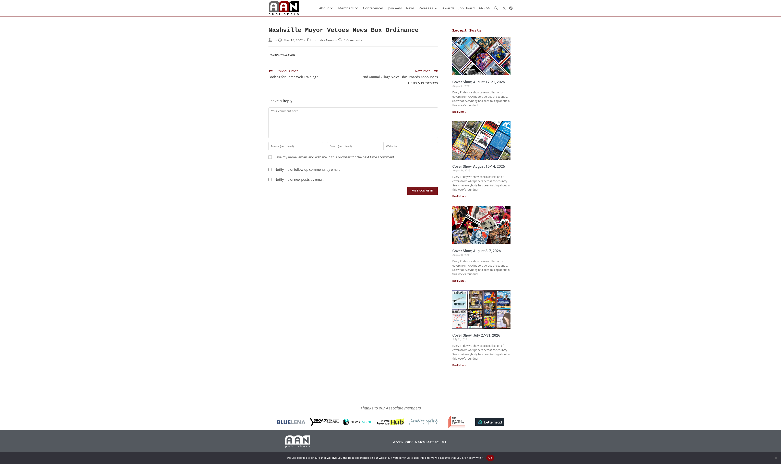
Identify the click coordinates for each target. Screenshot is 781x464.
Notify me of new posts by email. (299, 179)
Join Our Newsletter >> (420, 442)
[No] (776, 458)
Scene (291, 54)
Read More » (459, 112)
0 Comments (353, 40)
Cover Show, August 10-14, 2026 (478, 166)
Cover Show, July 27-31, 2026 (476, 335)
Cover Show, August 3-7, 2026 (476, 251)
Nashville (281, 54)
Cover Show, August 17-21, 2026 (478, 82)
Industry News (323, 40)
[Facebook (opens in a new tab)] (511, 8)
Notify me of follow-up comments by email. (307, 169)
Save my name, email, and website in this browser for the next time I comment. (335, 157)
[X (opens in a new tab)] (504, 8)
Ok (490, 457)
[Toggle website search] (496, 8)
